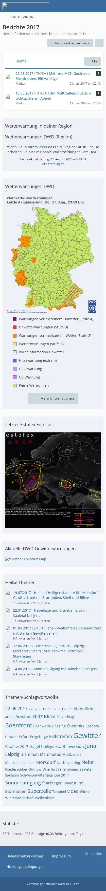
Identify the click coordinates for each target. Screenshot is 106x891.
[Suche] (75, 6)
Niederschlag (16, 769)
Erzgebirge (39, 736)
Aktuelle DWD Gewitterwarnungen (40, 548)
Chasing (59, 726)
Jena (90, 746)
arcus (9, 716)
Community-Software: (53, 884)
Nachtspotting (68, 762)
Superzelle (39, 791)
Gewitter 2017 (16, 746)
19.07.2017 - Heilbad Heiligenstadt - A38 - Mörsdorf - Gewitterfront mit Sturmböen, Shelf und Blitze (56, 595)
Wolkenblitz (44, 798)
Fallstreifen (60, 736)
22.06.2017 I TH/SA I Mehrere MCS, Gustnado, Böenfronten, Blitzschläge (53, 76)
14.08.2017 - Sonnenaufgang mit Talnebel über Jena (55, 668)
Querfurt (49, 769)
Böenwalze (42, 726)
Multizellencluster (20, 762)
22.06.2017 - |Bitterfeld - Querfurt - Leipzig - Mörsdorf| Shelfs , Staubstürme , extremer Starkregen (49, 651)
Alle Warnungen (53, 164)
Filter (95, 61)
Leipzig (12, 754)
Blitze (49, 716)
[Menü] (100, 6)
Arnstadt (24, 716)
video (73, 791)
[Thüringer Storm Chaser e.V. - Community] (25, 6)
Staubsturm (73, 783)
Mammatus (50, 754)
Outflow (34, 769)
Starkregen (52, 783)
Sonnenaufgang (23, 782)
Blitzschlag (65, 716)
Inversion (75, 746)
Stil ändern (94, 853)
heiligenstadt (53, 746)
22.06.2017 (16, 708)
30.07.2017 (56, 708)
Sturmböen (15, 791)
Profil (43, 147)
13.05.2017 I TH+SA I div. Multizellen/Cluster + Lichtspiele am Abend (53, 96)
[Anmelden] (87, 6)
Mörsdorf (45, 762)
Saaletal (85, 769)
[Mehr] (99, 43)
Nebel (88, 762)
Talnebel (59, 791)
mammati (30, 754)
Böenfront (18, 725)
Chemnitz (75, 726)
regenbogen (68, 769)
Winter (85, 791)
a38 (69, 708)
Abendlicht (84, 708)
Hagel (34, 746)
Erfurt (24, 736)
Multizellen (71, 754)
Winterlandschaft (19, 798)
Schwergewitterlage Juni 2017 (44, 775)
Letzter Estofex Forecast (29, 424)
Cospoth (92, 726)
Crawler (11, 736)
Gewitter (87, 735)
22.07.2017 (37, 708)
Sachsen (12, 775)
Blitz (38, 716)
